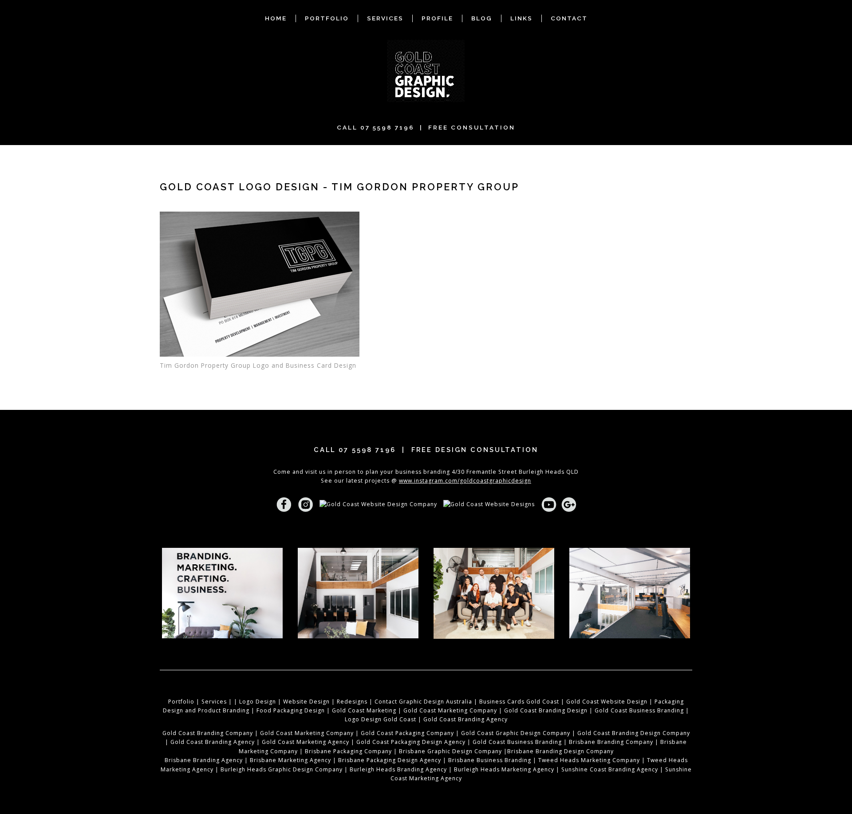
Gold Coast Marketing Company (450, 710)
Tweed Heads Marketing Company (589, 760)
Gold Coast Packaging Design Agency (410, 742)
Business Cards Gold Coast (519, 701)
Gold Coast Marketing (364, 710)
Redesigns (352, 701)
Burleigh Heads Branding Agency (398, 769)
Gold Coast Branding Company (207, 733)
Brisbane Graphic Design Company (450, 751)
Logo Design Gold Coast (380, 719)
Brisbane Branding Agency (204, 760)
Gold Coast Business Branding (639, 710)
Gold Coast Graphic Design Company (515, 733)
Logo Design (257, 701)
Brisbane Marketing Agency (290, 760)
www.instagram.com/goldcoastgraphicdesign (465, 480)
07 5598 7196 (387, 127)
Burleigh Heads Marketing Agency (504, 769)
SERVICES (385, 18)
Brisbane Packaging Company (348, 751)
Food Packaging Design (290, 710)
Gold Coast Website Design (606, 701)
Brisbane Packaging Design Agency (389, 760)
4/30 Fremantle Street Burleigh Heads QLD (515, 472)
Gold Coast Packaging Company (407, 733)
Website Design (306, 701)
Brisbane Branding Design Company (560, 751)
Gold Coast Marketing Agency (305, 742)
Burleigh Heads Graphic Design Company (282, 769)
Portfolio (181, 701)
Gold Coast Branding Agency (465, 719)
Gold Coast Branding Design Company (633, 733)
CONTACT (569, 18)
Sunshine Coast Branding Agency (609, 769)
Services (214, 701)
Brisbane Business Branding (489, 760)
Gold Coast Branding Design (546, 710)
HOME (276, 18)
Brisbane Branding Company (611, 742)
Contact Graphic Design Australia (423, 701)
